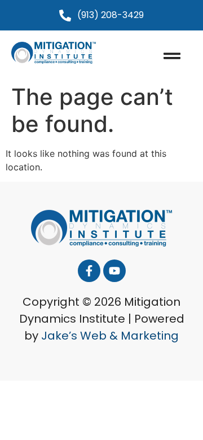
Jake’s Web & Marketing (110, 336)
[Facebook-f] (89, 270)
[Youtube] (114, 270)
